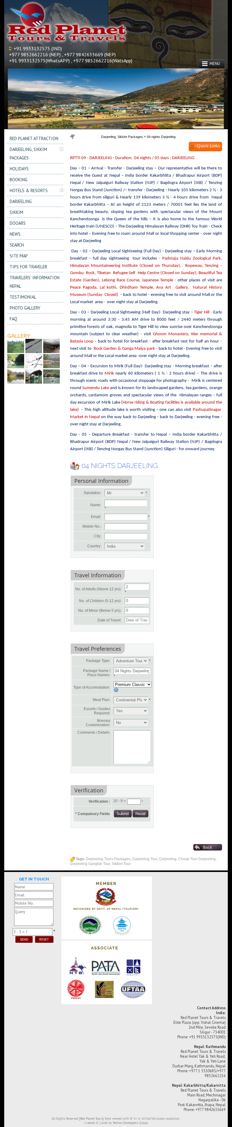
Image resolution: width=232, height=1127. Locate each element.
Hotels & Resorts (29, 190)
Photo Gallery (25, 308)
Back (207, 847)
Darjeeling (21, 201)
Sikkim (16, 212)
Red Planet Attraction (34, 138)
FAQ (13, 319)
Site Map (19, 256)
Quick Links (209, 146)
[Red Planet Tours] (91, 1118)
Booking (18, 179)
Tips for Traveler (28, 267)
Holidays (19, 169)
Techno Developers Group (130, 1123)
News (15, 234)
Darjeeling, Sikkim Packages (28, 153)
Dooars (18, 223)
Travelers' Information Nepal (35, 282)
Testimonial (23, 297)
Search (17, 245)
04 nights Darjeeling (161, 137)
